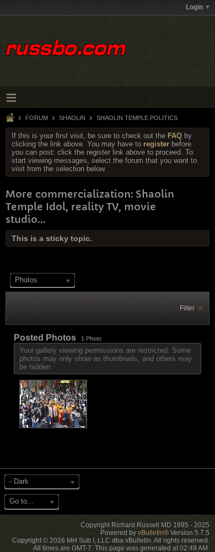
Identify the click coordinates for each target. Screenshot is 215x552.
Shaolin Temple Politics (137, 117)
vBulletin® (153, 533)
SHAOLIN (72, 117)
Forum (36, 117)
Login (194, 7)
